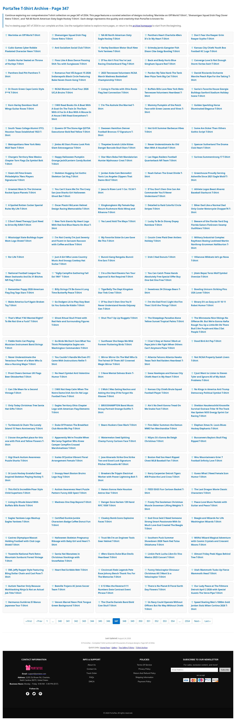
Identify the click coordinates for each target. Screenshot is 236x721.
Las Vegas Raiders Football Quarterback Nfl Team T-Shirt (161, 158)
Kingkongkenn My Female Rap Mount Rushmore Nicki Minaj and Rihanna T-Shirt (116, 209)
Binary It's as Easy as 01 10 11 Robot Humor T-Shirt (208, 303)
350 (140, 621)
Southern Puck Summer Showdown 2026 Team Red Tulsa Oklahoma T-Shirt (162, 541)
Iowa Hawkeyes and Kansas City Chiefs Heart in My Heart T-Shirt (164, 375)
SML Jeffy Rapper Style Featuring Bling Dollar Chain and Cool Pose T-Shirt (24, 573)
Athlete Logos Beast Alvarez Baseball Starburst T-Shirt (208, 191)
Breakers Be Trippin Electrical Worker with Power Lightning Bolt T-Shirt (118, 477)
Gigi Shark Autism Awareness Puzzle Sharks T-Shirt (22, 459)
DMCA (91, 681)
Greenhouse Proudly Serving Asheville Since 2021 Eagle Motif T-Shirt (209, 177)
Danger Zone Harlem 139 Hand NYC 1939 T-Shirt (116, 504)
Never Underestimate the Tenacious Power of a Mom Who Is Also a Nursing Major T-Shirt (23, 361)
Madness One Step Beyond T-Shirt (71, 502)
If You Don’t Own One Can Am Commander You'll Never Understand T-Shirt (162, 193)
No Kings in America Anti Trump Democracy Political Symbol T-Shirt (210, 391)
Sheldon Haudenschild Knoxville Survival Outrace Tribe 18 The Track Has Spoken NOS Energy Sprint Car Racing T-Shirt (210, 410)
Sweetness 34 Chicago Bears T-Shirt (163, 291)
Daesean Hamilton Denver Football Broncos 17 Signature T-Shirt (115, 132)
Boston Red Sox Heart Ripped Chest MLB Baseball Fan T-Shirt (162, 459)
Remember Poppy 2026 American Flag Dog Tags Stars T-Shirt (24, 291)
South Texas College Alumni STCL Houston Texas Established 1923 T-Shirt (24, 132)
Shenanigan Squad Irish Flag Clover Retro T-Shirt (69, 37)
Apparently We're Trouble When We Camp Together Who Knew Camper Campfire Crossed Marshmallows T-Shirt (70, 443)
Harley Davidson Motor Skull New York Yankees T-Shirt (118, 49)
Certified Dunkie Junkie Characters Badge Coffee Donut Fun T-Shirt (71, 522)
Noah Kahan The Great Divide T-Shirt (163, 175)
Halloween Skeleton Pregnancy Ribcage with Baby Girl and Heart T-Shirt (71, 541)
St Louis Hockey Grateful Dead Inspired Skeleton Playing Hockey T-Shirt (24, 477)
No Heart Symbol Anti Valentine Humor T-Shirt (70, 375)
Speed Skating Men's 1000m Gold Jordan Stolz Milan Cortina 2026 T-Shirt (210, 606)
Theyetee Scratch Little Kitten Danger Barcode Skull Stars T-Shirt (116, 146)
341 (68, 621)
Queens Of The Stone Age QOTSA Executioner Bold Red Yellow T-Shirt (71, 130)
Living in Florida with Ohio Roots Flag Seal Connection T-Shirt (117, 90)
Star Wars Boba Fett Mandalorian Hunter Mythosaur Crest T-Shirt (118, 158)
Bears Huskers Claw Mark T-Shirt (117, 424)
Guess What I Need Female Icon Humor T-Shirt (209, 475)
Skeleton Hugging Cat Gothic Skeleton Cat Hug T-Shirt (69, 175)
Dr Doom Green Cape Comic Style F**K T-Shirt (24, 90)
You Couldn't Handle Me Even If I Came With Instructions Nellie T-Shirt (71, 361)
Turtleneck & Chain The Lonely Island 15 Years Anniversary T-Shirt (24, 426)
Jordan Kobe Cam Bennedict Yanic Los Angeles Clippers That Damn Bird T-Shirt (115, 177)
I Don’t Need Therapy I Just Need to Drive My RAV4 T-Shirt (24, 223)
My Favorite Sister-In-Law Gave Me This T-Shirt (116, 239)
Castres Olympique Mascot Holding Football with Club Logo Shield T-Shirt (22, 541)
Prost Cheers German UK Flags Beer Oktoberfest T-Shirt (23, 375)
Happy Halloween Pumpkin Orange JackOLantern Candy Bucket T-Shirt (71, 160)
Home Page (105, 647)
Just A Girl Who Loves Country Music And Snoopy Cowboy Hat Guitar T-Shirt (69, 260)
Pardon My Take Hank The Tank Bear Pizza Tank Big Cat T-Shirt (163, 74)
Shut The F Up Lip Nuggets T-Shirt (118, 317)
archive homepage (142, 25)
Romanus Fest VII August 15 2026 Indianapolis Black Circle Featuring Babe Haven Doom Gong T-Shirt (71, 76)
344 (92, 621)
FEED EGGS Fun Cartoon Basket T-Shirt (164, 491)
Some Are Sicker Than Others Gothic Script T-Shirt (208, 130)
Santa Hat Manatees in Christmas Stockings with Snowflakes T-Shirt (66, 557)
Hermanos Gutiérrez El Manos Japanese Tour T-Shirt (23, 604)
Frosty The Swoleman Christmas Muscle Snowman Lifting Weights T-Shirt (164, 506)
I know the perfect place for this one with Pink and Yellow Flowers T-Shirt (24, 441)
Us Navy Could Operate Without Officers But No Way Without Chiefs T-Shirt (164, 606)
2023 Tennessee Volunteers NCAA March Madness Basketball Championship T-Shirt (117, 76)
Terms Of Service (144, 665)
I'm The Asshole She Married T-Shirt (116, 107)
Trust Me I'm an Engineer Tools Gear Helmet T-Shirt (116, 539)
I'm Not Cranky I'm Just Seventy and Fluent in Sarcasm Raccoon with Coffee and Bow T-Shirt (70, 241)
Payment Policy (144, 681)
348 (124, 621)
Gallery (114, 647)
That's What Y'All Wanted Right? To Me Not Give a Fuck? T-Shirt (24, 319)
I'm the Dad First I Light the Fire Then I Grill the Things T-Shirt (163, 303)
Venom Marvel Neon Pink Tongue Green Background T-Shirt (71, 604)
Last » (207, 621)
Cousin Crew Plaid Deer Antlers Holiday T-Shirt (163, 239)
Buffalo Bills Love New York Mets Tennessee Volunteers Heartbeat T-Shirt (164, 92)
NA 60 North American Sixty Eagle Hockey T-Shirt (115, 37)
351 (148, 621)
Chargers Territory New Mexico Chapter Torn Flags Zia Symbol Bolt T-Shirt (24, 160)
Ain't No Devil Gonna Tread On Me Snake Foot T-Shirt (163, 407)
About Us (92, 665)
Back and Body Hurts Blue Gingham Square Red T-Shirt (160, 62)
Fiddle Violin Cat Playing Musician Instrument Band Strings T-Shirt (24, 344)
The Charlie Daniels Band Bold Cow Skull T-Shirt (116, 604)
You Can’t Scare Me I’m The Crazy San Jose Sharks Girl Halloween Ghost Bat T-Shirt (71, 193)
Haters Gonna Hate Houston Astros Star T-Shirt (115, 491)
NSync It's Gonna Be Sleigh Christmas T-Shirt (161, 439)
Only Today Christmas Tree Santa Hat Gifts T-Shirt (24, 407)
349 (132, 621)
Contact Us (91, 669)
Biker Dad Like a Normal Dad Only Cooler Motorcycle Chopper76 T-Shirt (211, 209)
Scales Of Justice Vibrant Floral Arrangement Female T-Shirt (70, 459)
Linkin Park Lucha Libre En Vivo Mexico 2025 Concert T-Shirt (163, 555)
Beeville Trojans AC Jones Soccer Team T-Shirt (70, 587)
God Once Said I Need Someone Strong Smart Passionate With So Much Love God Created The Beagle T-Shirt (164, 523)
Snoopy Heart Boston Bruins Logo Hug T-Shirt (69, 475)
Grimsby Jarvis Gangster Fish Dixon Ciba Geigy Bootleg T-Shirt (162, 49)
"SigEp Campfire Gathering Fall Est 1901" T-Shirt (70, 275)
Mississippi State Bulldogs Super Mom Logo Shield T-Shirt (24, 239)
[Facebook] (27, 694)
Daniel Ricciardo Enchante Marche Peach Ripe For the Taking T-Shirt (210, 76)
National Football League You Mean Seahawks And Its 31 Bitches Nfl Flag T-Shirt (24, 277)
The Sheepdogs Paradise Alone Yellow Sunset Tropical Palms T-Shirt (164, 319)
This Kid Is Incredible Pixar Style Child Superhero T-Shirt (24, 491)
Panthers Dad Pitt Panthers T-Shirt (22, 74)
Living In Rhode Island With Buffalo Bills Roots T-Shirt (21, 504)
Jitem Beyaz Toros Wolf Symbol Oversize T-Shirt (209, 275)
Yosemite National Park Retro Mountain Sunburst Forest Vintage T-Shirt (24, 557)
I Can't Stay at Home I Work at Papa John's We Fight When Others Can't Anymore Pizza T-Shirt (163, 344)
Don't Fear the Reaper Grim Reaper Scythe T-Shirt (207, 37)
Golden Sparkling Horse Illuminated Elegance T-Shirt (206, 107)
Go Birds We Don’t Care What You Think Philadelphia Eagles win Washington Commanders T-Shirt (71, 344)
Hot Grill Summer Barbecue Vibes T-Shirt (164, 130)
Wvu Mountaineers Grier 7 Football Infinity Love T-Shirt (207, 459)
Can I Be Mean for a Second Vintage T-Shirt (21, 391)
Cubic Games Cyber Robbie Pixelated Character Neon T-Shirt (23, 49)
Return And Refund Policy (144, 673)
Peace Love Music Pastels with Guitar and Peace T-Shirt (209, 504)
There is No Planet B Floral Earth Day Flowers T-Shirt (164, 587)
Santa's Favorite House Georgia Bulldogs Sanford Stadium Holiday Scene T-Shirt (209, 92)
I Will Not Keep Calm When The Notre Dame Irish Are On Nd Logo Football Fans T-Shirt (70, 393)
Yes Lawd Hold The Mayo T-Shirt (116, 221)
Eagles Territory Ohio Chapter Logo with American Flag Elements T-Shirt (70, 409)
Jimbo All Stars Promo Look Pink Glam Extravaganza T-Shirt (71, 146)
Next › (197, 621)
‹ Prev (39, 621)
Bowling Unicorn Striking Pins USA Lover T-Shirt (209, 291)
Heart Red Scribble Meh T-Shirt (70, 569)
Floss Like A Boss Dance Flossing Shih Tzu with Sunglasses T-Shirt (71, 62)
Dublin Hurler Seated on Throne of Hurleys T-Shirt (24, 62)
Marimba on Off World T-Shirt (22, 35)
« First (29, 621)
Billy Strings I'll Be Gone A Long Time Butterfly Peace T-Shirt (70, 291)
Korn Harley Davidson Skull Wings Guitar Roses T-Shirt (21, 107)
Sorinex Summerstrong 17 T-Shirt (210, 156)
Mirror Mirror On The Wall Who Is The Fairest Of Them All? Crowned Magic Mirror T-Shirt (117, 361)
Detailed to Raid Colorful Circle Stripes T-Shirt (163, 207)
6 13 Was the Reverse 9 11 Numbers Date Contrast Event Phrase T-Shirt (114, 589)
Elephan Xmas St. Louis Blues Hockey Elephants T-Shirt (208, 426)
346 (108, 621)
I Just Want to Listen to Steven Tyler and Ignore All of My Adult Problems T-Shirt (209, 377)
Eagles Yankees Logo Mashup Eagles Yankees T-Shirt (22, 520)
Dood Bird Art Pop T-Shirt (206, 341)
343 (84, 621)
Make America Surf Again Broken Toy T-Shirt (24, 303)
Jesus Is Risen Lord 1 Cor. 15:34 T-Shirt (117, 191)
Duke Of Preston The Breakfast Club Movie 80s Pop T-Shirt (70, 426)
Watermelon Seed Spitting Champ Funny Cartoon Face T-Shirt (117, 439)
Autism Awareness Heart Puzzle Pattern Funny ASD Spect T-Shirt (70, 491)
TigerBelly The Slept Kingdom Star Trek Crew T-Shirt (115, 291)
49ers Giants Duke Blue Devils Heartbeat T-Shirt (116, 555)
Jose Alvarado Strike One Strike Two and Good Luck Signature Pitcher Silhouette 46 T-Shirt (116, 461)
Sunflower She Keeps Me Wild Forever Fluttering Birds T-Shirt (115, 343)
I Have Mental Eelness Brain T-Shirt (116, 375)
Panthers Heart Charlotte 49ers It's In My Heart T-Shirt (163, 37)
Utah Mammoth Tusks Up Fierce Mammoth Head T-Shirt (210, 571)
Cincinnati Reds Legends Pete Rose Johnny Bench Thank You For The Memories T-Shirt (116, 573)
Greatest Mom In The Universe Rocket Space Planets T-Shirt (23, 191)
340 (60, 621)
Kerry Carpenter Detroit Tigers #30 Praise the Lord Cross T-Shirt (163, 475)
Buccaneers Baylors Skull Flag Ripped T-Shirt (209, 439)
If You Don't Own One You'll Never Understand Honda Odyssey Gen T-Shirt (116, 305)
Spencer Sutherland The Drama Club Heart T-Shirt (209, 146)
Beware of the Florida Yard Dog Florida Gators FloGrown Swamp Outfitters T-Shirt (209, 225)
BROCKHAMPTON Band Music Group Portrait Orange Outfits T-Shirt (115, 409)
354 (173, 621)
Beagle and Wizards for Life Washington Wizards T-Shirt (207, 520)
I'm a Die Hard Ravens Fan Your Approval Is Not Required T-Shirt (116, 275)
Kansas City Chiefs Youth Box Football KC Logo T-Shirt (208, 49)
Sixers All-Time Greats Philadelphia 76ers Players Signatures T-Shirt (19, 177)
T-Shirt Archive (142, 647)
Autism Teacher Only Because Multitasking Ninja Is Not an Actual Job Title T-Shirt (24, 589)
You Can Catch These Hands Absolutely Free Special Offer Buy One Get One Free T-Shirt (163, 277)
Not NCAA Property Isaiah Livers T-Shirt (210, 359)
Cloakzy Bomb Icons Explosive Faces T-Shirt (116, 520)
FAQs (91, 677)
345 (100, 621)
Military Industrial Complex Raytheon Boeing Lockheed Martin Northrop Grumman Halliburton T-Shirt (210, 242)
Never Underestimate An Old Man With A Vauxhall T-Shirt (162, 146)
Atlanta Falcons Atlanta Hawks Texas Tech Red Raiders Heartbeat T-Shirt (164, 361)
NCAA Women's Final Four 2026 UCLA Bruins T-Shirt (70, 90)
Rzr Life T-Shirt (14, 256)
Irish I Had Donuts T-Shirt (160, 256)
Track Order (91, 673)
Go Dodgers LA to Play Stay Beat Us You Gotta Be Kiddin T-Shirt (71, 303)
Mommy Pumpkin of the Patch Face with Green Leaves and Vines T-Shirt (164, 109)
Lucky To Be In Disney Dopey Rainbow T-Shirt (162, 223)
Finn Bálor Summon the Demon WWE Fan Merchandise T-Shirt (163, 426)
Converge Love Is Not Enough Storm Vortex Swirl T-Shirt (208, 62)
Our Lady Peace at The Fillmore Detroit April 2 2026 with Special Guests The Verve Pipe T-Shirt (209, 589)
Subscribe (225, 670)
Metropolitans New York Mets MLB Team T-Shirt (23, 146)
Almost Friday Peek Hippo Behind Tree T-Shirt (210, 555)
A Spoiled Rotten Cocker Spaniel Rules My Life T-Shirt (24, 207)
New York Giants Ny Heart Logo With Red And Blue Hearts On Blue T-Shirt (71, 225)
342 (76, 621)
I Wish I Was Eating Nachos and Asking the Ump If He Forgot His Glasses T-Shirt (116, 393)
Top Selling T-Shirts (126, 647)
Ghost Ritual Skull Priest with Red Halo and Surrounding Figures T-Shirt (70, 321)
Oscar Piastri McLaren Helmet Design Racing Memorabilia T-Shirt (70, 207)
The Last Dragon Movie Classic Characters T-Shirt (209, 491)
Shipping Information (144, 677)
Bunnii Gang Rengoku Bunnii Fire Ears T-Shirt (115, 258)
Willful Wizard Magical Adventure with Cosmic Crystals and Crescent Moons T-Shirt (211, 541)
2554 (187, 621)
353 (164, 621)
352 (156, 621)
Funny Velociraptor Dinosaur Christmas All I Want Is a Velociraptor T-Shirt (162, 573)
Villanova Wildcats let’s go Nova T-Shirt (210, 258)
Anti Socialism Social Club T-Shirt (71, 47)
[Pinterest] (40, 694)
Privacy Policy (144, 669)
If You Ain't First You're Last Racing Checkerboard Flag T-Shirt (116, 62)
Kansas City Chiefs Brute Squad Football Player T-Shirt (163, 391)
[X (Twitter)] (34, 694)
